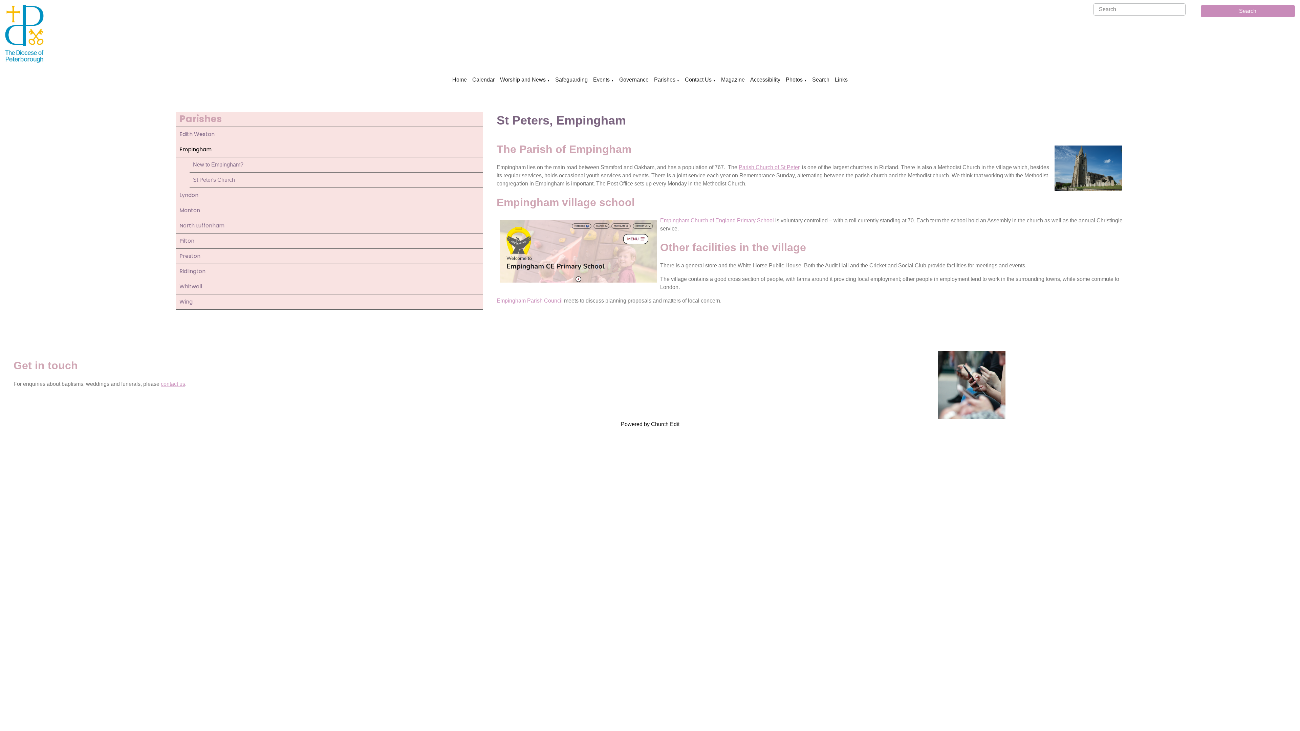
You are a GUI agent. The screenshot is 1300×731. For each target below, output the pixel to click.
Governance (634, 80)
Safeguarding (571, 80)
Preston (189, 256)
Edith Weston (197, 134)
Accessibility (765, 80)
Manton (189, 210)
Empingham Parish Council (530, 301)
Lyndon (188, 195)
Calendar (483, 80)
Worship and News (523, 80)
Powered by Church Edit (650, 424)
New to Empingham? (218, 165)
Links (841, 80)
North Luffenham (201, 225)
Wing (186, 302)
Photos (794, 80)
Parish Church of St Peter (769, 167)
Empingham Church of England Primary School (717, 220)
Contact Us (698, 80)
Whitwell (190, 286)
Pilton (186, 241)
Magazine (733, 80)
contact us (173, 384)
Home (459, 80)
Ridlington (192, 271)
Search (1247, 11)
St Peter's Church (214, 180)
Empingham (195, 149)
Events (601, 80)
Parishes (664, 80)
